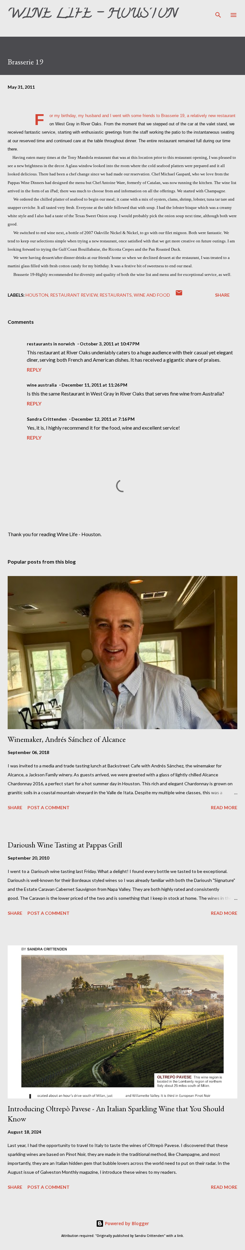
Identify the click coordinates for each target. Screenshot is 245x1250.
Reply (34, 369)
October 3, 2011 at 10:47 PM (109, 343)
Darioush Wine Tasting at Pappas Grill (65, 845)
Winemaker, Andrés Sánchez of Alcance (67, 739)
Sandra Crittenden (47, 419)
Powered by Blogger (126, 1223)
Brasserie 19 (172, 116)
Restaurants (116, 295)
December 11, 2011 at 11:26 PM (94, 385)
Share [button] (222, 295)
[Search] (218, 11)
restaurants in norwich (51, 343)
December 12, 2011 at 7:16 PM (103, 419)
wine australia (42, 385)
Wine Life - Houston (92, 15)
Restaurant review (74, 295)
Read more (224, 807)
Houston (37, 295)
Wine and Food (152, 295)
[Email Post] (179, 295)
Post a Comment (48, 807)
